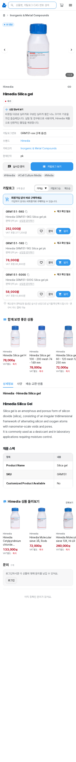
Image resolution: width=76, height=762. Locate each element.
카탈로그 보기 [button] (54, 166)
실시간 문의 (19, 166)
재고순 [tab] (67, 188)
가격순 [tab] (42, 188)
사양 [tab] (19, 384)
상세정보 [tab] (8, 384)
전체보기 (69, 502)
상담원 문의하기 (26, 220)
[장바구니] (61, 5)
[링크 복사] (69, 86)
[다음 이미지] (71, 50)
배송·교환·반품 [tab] (34, 384)
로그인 (11, 580)
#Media (49, 175)
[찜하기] (41, 231)
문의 (51, 231)
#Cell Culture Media (29, 175)
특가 (9, 101)
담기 (66, 231)
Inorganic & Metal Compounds (29, 15)
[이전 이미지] (4, 50)
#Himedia (9, 175)
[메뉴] (70, 5)
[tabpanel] (38, 440)
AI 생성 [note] (9, 25)
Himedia (8, 86)
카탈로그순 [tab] (56, 188)
